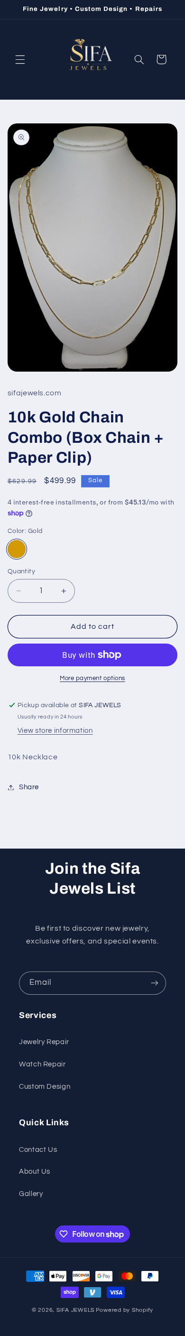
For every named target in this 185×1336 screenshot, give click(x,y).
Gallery (31, 1193)
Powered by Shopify (124, 1310)
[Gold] (17, 549)
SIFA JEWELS (75, 1310)
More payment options (92, 678)
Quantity (21, 571)
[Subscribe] (155, 983)
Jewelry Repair (44, 1042)
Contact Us (38, 1149)
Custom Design (44, 1086)
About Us (34, 1171)
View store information (55, 730)
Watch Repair (42, 1064)
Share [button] (29, 787)
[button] (20, 59)
